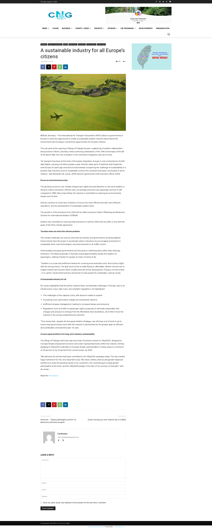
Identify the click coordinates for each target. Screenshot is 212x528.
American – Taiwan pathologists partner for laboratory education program (58, 421)
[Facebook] (156, 1)
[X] (166, 1)
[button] (169, 34)
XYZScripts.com (119, 527)
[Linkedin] (163, 1)
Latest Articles (91, 44)
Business (50, 41)
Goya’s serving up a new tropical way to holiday (107, 420)
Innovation (82, 44)
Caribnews (62, 433)
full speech (53, 375)
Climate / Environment (63, 41)
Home (42, 41)
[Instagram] (160, 1)
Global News (73, 44)
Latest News (101, 44)
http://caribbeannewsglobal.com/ (68, 437)
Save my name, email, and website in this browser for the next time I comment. (74, 503)
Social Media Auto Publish (96, 527)
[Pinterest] (54, 66)
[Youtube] (170, 1)
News (65, 44)
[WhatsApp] (59, 66)
